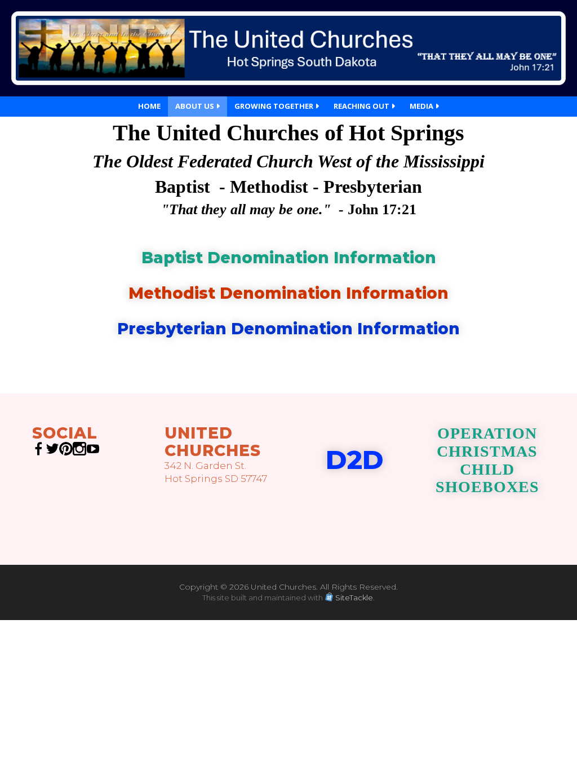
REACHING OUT (362, 106)
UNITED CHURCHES (213, 441)
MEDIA (422, 106)
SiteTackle (354, 597)
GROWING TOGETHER (274, 106)
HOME (149, 106)
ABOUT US (195, 106)
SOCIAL (64, 432)
